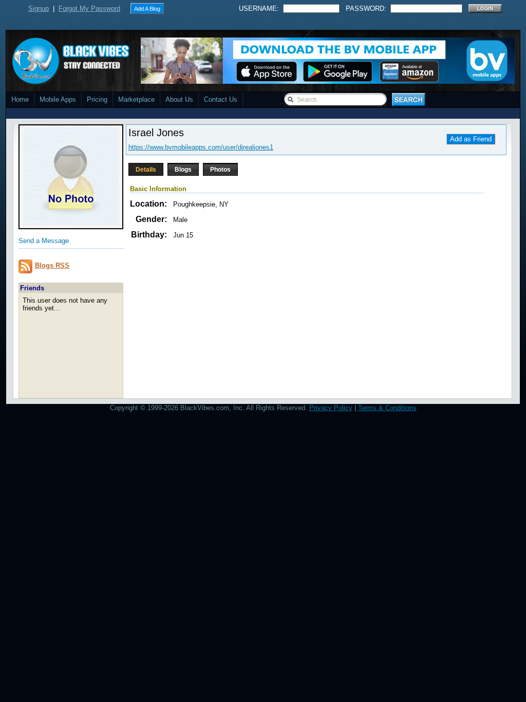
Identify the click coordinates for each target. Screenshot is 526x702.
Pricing (97, 99)
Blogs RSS (52, 265)
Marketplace (136, 99)
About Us (179, 99)
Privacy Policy (330, 408)
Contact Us (220, 99)
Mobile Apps (58, 99)
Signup (38, 8)
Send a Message (43, 241)
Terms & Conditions (387, 408)
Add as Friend (471, 139)
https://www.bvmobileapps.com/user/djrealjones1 (200, 147)
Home (20, 99)
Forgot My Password (89, 8)
